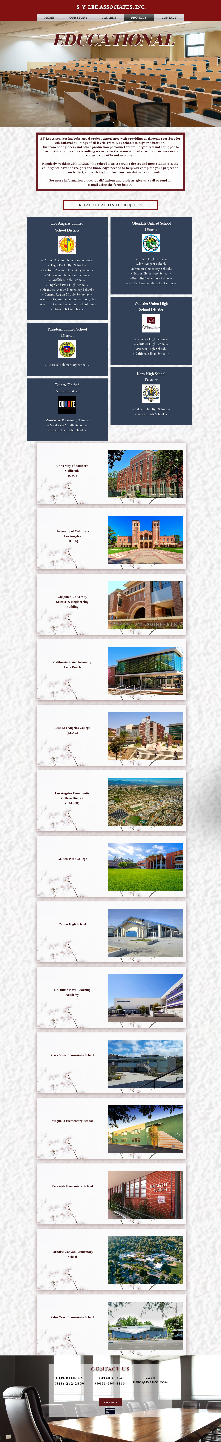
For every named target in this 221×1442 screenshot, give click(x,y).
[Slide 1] (113, 122)
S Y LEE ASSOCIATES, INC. (110, 7)
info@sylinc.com (150, 1382)
